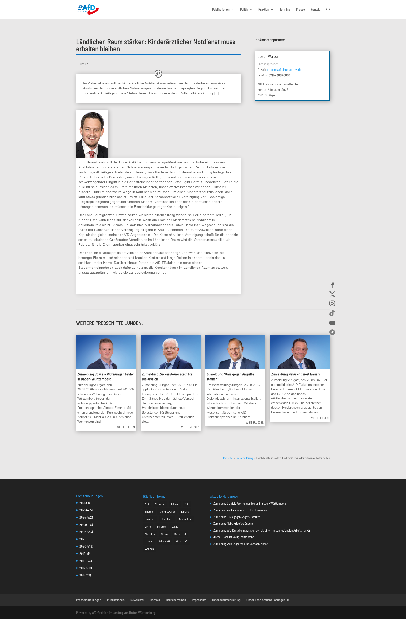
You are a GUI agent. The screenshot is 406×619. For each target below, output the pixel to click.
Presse (300, 9)
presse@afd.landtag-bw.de (284, 69)
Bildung (175, 503)
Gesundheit (185, 518)
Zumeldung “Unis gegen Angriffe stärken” (237, 517)
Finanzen (150, 518)
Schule (165, 534)
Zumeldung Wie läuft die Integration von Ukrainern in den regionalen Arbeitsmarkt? (261, 530)
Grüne (148, 526)
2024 (82, 517)
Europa (185, 511)
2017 (82, 568)
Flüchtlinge (167, 518)
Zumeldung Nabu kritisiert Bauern (296, 374)
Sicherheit (180, 534)
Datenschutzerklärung (226, 600)
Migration (150, 534)
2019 (82, 554)
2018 (82, 561)
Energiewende (167, 511)
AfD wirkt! (160, 503)
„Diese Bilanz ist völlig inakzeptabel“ (234, 537)
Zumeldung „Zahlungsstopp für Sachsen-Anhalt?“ (241, 544)
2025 (82, 510)
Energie (149, 511)
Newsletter (137, 600)
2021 (82, 539)
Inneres (161, 526)
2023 (82, 525)
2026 (82, 503)
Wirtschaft (182, 541)
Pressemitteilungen (88, 600)
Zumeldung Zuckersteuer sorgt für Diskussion (240, 510)
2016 (82, 575)
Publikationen (221, 9)
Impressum (199, 600)
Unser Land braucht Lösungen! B (267, 600)
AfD (147, 503)
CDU (187, 503)
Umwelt (149, 541)
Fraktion (263, 9)
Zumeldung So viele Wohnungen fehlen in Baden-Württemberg (106, 376)
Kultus (174, 526)
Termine (285, 9)
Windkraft (164, 541)
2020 (82, 546)
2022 (82, 532)
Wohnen (149, 548)
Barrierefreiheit (176, 600)
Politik (244, 9)
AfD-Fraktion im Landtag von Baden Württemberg (124, 613)
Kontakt (315, 9)
